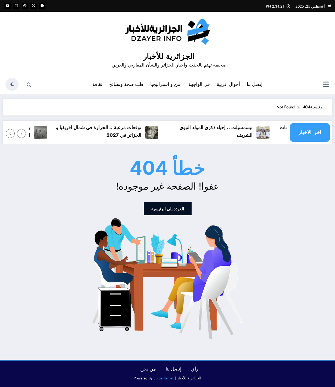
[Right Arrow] (10, 133)
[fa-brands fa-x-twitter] (33, 6)
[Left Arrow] (21, 133)
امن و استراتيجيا (166, 84)
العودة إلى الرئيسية (167, 208)
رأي (194, 369)
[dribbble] (25, 6)
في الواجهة (199, 84)
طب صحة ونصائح (126, 84)
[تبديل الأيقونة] (326, 85)
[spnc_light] (12, 84)
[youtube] (7, 6)
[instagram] (16, 6)
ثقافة (97, 84)
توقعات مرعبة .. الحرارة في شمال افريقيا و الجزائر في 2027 (102, 131)
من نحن (148, 369)
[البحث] (29, 85)
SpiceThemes (163, 378)
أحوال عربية (228, 84)
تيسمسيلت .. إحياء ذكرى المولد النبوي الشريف (219, 131)
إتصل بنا (255, 84)
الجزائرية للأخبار (169, 56)
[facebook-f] (42, 6)
